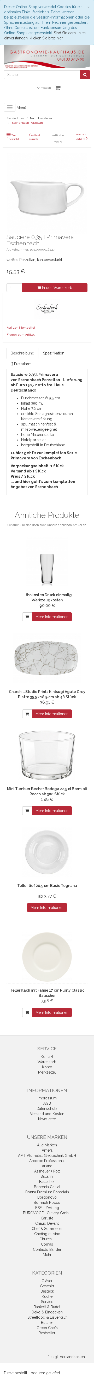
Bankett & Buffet (47, 1307)
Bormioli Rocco (47, 1202)
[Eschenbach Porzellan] (47, 308)
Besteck (47, 1291)
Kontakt (47, 1057)
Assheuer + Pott (47, 1171)
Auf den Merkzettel (21, 327)
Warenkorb (47, 1062)
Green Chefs (47, 1328)
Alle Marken (47, 1145)
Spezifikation (53, 353)
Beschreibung (22, 353)
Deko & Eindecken (47, 1312)
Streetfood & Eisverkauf (47, 1317)
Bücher (47, 1322)
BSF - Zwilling (47, 1208)
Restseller (47, 1333)
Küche (47, 1296)
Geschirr (47, 1286)
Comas (47, 1244)
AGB (47, 1103)
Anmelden (44, 88)
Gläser (47, 1281)
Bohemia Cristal (47, 1187)
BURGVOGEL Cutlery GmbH (47, 1213)
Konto (47, 1067)
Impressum (47, 1098)
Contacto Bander (47, 1249)
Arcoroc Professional (47, 1161)
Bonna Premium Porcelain (47, 1192)
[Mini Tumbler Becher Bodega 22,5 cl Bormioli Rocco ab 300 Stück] (47, 755)
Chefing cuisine (47, 1234)
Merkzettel (47, 1072)
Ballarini (47, 1176)
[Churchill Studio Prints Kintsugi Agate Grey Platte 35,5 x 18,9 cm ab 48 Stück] (47, 658)
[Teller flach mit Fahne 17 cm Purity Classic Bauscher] (47, 957)
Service (47, 1302)
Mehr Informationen (52, 617)
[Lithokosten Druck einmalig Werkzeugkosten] (47, 561)
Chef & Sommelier (47, 1229)
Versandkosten (72, 1357)
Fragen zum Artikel (20, 334)
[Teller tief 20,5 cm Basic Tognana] (47, 852)
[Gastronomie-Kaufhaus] (47, 57)
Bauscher (47, 1182)
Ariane (47, 1166)
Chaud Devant (47, 1223)
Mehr (47, 1255)
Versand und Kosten (47, 1114)
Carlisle (47, 1218)
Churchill (47, 1239)
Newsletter (47, 1119)
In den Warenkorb (56, 288)
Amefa (47, 1150)
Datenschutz (47, 1108)
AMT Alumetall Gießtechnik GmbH (47, 1155)
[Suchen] (85, 74)
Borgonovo (47, 1197)
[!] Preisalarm (21, 364)
